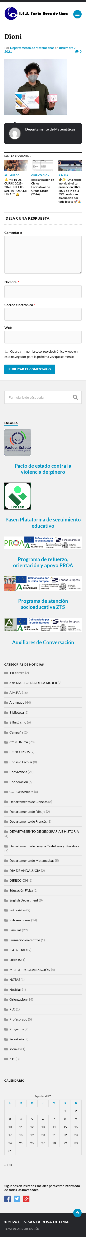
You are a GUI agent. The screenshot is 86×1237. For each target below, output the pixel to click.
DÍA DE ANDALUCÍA (24, 870)
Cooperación (18, 782)
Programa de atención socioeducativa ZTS (43, 604)
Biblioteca (16, 712)
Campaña (16, 732)
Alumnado (16, 702)
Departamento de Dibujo (27, 811)
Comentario (14, 232)
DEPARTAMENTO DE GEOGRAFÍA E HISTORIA (44, 831)
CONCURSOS (19, 752)
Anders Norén (28, 1228)
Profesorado (18, 1019)
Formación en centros (24, 940)
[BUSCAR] (75, 397)
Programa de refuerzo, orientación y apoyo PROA (43, 562)
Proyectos (16, 1029)
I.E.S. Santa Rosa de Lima (43, 1222)
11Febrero (16, 673)
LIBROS (15, 960)
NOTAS (14, 979)
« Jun (8, 1165)
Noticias (15, 989)
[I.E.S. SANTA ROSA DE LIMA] (36, 18)
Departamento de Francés (28, 821)
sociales (15, 1049)
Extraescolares (19, 920)
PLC (12, 1009)
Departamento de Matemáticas (32, 48)
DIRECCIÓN (18, 880)
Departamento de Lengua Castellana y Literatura (44, 846)
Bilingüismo (17, 722)
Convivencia (18, 772)
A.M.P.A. (15, 692)
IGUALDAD (18, 950)
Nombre (11, 282)
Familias (15, 930)
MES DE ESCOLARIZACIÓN (29, 970)
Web (8, 327)
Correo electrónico (19, 304)
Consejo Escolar (20, 762)
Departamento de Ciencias (28, 802)
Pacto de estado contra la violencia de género (43, 469)
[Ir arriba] (77, 1213)
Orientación (18, 999)
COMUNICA (18, 742)
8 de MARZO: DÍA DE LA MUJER (33, 683)
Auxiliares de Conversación (43, 642)
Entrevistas (17, 910)
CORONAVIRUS (21, 792)
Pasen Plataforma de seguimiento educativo (43, 522)
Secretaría (16, 1039)
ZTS (12, 1059)
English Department (23, 900)
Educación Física (21, 890)
